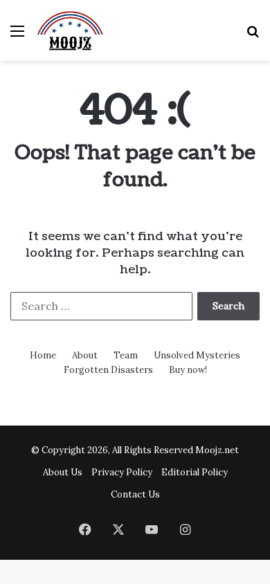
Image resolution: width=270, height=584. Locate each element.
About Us (62, 472)
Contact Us (135, 494)
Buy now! (188, 370)
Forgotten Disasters (108, 370)
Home (43, 355)
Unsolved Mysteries (197, 355)
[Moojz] (70, 30)
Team (126, 355)
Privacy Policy (121, 472)
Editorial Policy (194, 472)
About (85, 355)
